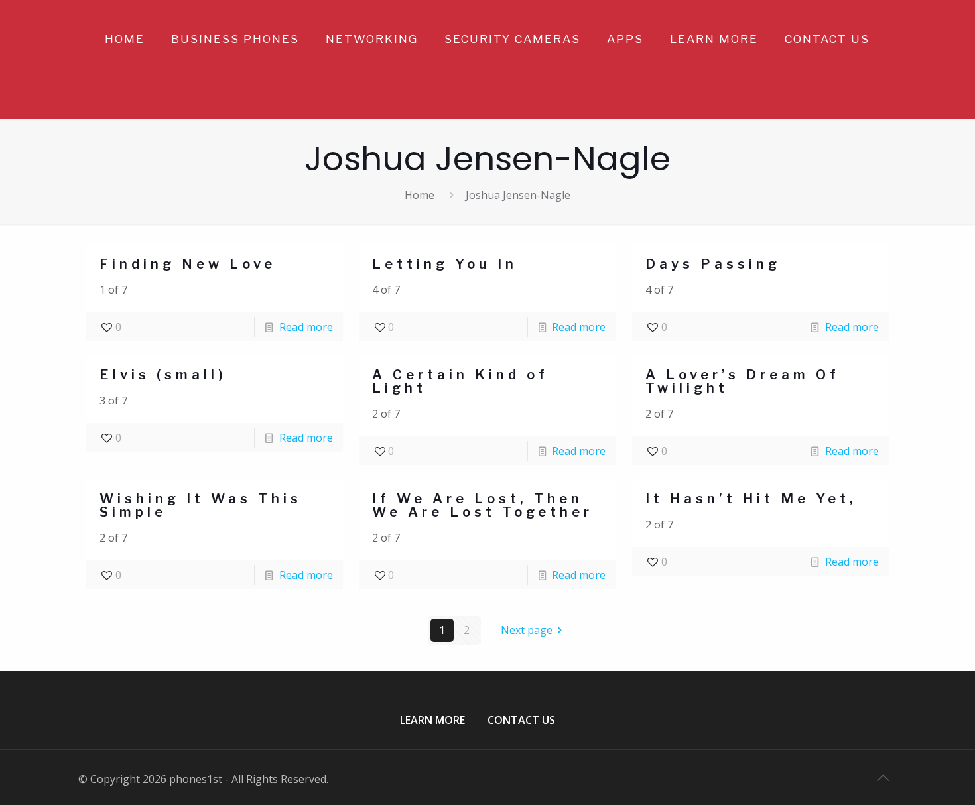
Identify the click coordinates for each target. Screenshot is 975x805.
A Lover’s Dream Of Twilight (742, 381)
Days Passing (713, 264)
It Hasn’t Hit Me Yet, (751, 499)
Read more (306, 327)
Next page (526, 630)
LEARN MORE (432, 720)
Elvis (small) (163, 375)
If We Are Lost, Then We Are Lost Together (482, 505)
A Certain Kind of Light (460, 381)
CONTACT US (521, 720)
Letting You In (444, 264)
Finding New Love (187, 264)
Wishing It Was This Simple (200, 505)
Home (419, 195)
